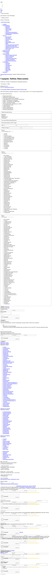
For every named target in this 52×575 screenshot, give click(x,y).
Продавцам (8, 37)
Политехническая (8, 276)
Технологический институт (10, 293)
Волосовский (7, 207)
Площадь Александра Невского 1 (10, 382)
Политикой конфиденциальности (33, 492)
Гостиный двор (7, 234)
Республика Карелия (8, 141)
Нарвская (6, 259)
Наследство (8, 41)
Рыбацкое (6, 285)
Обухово (6, 265)
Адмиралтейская (7, 221)
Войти (13, 550)
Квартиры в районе (5, 343)
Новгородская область (9, 139)
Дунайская (6, 238)
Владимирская (7, 228)
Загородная (5, 455)
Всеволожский (7, 184)
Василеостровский (8, 158)
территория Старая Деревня (10, 181)
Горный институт (8, 231)
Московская (6, 257)
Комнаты (8, 27)
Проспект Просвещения (9, 282)
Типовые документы (10, 59)
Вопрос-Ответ (6, 53)
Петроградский (7, 171)
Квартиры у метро (4, 342)
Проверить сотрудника (5, 483)
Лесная (5, 251)
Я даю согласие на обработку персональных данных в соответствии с (21, 492)
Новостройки (8, 28)
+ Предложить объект (5, 22)
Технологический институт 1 (9, 399)
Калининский (7, 161)
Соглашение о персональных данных (27, 487)
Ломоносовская (7, 253)
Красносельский (7, 165)
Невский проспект (8, 261)
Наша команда (6, 51)
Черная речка (7, 299)
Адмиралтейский (8, 157)
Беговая (5, 225)
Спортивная (6, 291)
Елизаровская (7, 239)
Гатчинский (6, 187)
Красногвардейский (8, 164)
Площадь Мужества (8, 275)
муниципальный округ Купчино (11, 180)
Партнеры (8, 68)
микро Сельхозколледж (9, 211)
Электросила (7, 303)
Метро (3, 215)
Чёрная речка (6, 405)
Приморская (6, 277)
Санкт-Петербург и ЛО (9, 138)
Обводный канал (7, 263)
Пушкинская (7, 284)
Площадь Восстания (8, 272)
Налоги (7, 40)
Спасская (6, 290)
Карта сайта (5, 449)
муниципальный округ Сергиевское (12, 178)
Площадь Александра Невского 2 (10, 383)
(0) (1, 11)
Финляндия (6, 146)
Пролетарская (7, 278)
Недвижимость (6, 25)
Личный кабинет (14, 483)
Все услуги (8, 49)
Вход (2, 10)
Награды (7, 64)
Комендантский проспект (9, 245)
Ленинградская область (9, 137)
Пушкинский (7, 174)
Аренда (7, 31)
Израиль (6, 144)
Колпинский (7, 163)
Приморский (7, 173)
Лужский (6, 201)
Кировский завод (8, 244)
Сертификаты (9, 65)
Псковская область (8, 140)
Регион (3, 130)
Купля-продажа (9, 39)
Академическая (7, 222)
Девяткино (6, 236)
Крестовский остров (8, 246)
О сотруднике (3, 89)
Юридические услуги (10, 42)
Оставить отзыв (23, 89)
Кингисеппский (7, 206)
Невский (6, 170)
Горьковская (6, 233)
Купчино (6, 247)
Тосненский (6, 204)
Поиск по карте (6, 50)
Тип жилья (4, 120)
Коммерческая (6, 457)
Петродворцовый (8, 172)
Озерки (5, 266)
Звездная (6, 241)
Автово (5, 220)
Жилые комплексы (7, 454)
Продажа (2, 552)
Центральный (7, 177)
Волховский (6, 205)
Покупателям (8, 36)
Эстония (6, 148)
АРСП (7, 71)
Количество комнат (6, 122)
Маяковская (6, 254)
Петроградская (7, 269)
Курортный (6, 168)
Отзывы (7, 52)
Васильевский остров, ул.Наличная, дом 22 (10, 479)
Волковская (6, 229)
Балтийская (6, 223)
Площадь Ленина (8, 274)
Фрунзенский (7, 176)
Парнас (5, 268)
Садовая (6, 286)
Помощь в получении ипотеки (12, 47)
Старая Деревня (7, 292)
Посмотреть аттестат (9, 87)
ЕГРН (7, 43)
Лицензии (8, 63)
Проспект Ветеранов (8, 280)
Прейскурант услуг (10, 48)
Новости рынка (9, 57)
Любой (5, 133)
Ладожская (6, 249)
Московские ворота (8, 258)
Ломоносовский (7, 186)
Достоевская (6, 237)
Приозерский (7, 203)
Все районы (6, 155)
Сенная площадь (7, 287)
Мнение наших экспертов (11, 55)
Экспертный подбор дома (11, 45)
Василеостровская (8, 227)
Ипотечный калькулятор (11, 60)
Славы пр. (6, 288)
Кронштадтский (7, 166)
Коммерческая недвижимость (12, 33)
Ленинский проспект (8, 250)
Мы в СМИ (8, 69)
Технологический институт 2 (10, 294)
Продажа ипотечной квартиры (12, 44)
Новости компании (10, 56)
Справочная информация (11, 58)
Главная (4, 24)
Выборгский (7, 160)
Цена (3, 125)
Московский (6, 169)
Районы (3, 152)
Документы (13, 89)
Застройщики (8, 34)
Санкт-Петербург (8, 136)
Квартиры (8, 26)
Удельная (6, 295)
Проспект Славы (7, 283)
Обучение (8, 66)
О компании (5, 61)
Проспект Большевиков (9, 279)
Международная (7, 255)
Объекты (9, 89)
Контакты (5, 72)
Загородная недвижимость (11, 32)
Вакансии (8, 67)
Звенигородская (7, 242)
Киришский (6, 210)
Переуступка (8, 29)
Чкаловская (6, 301)
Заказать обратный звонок (42, 327)
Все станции (7, 219)
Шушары (6, 302)
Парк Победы (7, 267)
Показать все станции (5, 408)
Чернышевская (7, 300)
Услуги (4, 35)
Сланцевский (7, 212)
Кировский (6, 162)
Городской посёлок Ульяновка (10, 209)
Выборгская (6, 230)
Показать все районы (5, 435)
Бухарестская (7, 226)
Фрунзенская (7, 298)
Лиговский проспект (8, 252)
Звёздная (5, 359)
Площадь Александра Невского (11, 271)
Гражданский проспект (9, 235)
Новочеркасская (7, 262)
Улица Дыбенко (7, 296)
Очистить (7, 306)
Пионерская (6, 270)
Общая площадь (5, 127)
